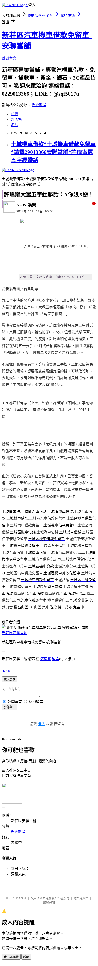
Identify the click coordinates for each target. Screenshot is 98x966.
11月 (31, 211)
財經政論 (39, 105)
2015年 (21, 211)
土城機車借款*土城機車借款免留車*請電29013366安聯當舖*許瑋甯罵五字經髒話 (53, 152)
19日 (39, 211)
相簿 (14, 114)
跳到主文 (9, 58)
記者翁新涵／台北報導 (20, 289)
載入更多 (9, 679)
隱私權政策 (81, 898)
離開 (26, 957)
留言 (55, 659)
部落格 (16, 119)
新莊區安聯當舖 (14, 633)
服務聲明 (49, 902)
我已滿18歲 (11, 957)
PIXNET (21, 898)
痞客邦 (45, 659)
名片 (14, 125)
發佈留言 (9, 707)
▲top (6, 670)
